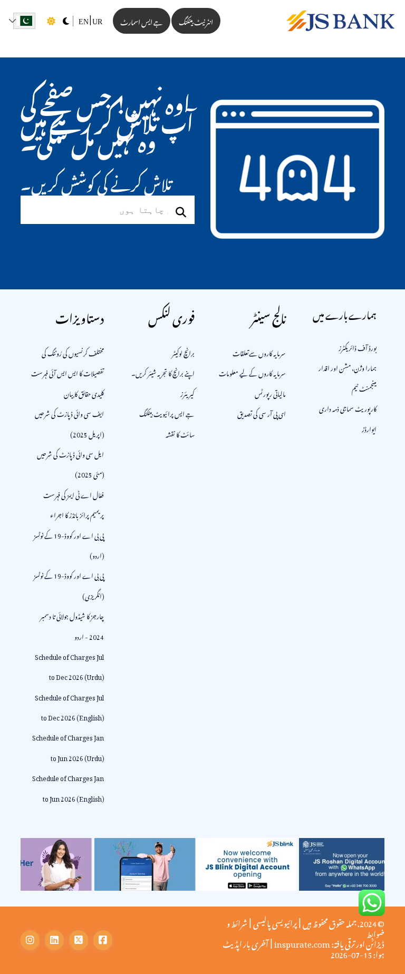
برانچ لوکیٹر (183, 352)
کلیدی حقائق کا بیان (84, 393)
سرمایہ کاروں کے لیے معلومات (252, 372)
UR (97, 22)
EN (84, 22)
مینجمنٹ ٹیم (364, 387)
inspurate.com (302, 942)
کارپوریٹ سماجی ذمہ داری (348, 407)
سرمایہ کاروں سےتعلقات (259, 352)
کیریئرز (187, 393)
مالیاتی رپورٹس (270, 393)
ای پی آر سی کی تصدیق (261, 413)
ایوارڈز (369, 428)
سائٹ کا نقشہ (180, 433)
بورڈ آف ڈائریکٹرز (358, 347)
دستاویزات (79, 315)
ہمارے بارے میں (345, 313)
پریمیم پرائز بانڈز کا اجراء (77, 514)
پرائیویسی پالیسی (275, 922)
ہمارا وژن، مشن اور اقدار (348, 367)
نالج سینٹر (268, 315)
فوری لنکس (171, 315)
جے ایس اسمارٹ (141, 21)
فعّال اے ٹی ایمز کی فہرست (73, 494)
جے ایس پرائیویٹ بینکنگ (167, 413)
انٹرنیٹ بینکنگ (196, 21)
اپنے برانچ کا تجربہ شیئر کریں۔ (163, 372)
